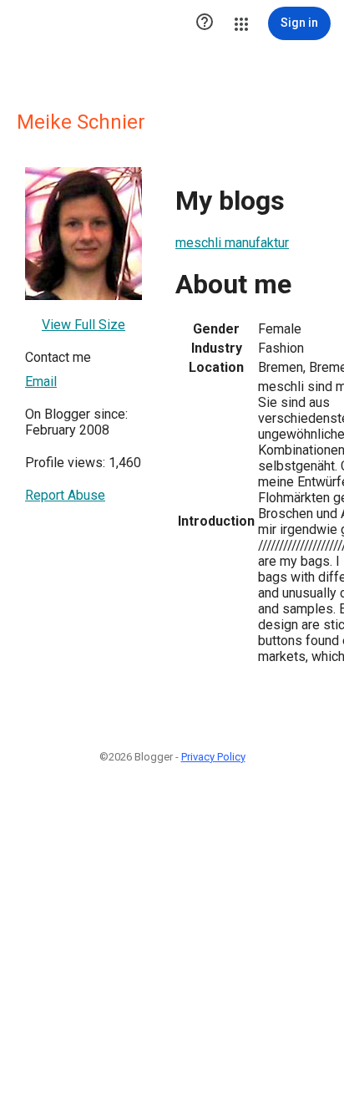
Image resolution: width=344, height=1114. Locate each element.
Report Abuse (65, 495)
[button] (205, 23)
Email (41, 381)
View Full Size (83, 325)
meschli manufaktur (232, 243)
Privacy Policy (213, 756)
